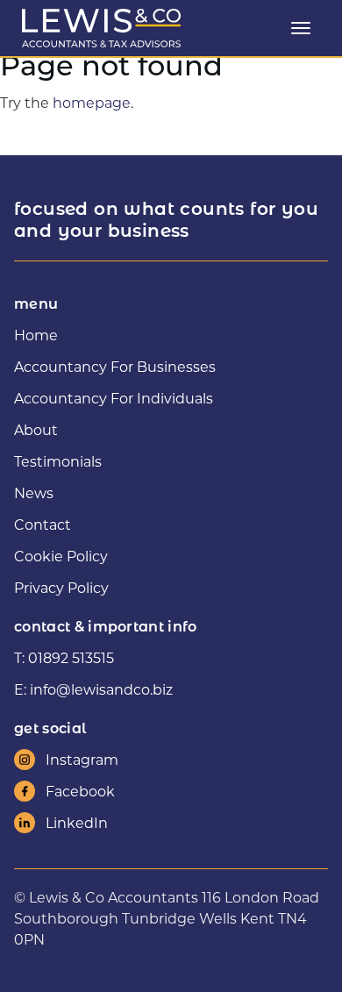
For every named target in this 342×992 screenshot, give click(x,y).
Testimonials (58, 461)
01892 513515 (71, 657)
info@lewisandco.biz (101, 689)
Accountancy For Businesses (115, 366)
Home (36, 334)
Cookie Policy (61, 555)
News (33, 492)
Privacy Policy (61, 587)
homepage (92, 102)
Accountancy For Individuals (113, 398)
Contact (42, 524)
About (36, 429)
